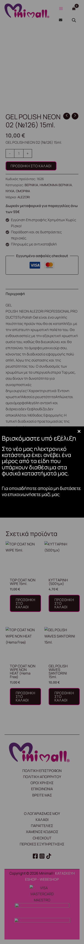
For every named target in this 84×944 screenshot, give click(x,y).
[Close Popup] (79, 431)
